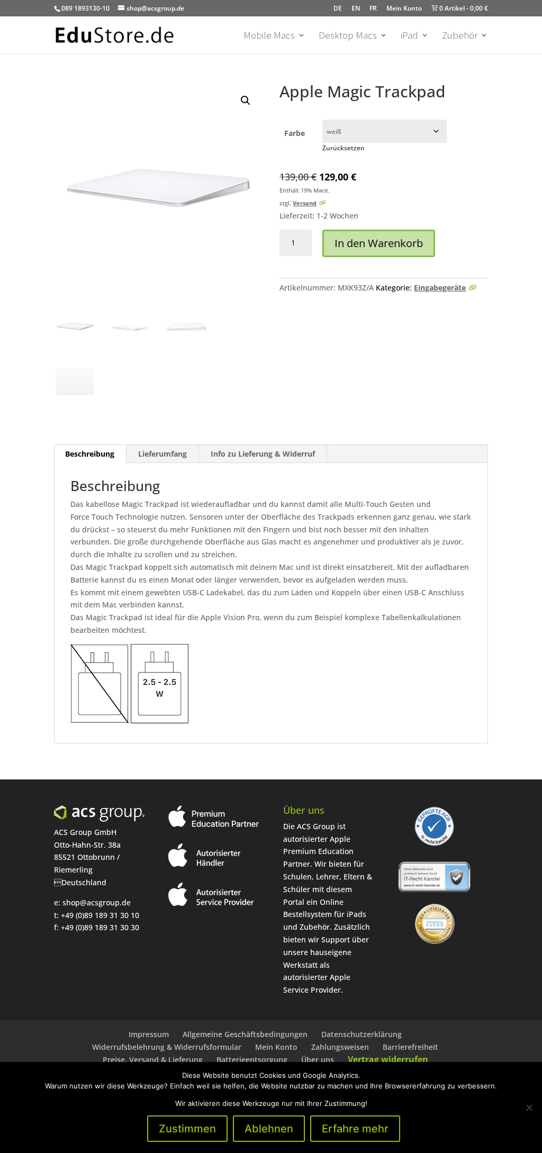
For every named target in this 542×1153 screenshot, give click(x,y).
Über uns (317, 1060)
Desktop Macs (348, 36)
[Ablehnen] (528, 1107)
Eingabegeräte (440, 288)
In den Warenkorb (379, 243)
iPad (409, 36)
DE (337, 8)
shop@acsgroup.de (96, 902)
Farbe (294, 133)
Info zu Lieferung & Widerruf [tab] (263, 454)
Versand (305, 203)
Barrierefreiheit (410, 1047)
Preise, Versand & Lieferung (153, 1060)
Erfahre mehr (355, 1128)
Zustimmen (187, 1128)
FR (373, 8)
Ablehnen (269, 1128)
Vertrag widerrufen (388, 1059)
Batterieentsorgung (251, 1060)
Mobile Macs (269, 36)
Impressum (149, 1034)
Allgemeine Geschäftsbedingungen (245, 1034)
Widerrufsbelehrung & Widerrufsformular (166, 1047)
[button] (245, 100)
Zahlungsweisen (340, 1047)
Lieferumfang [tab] (162, 454)
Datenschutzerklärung (361, 1034)
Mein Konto (404, 8)
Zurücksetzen (343, 148)
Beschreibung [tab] (89, 454)
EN (355, 8)
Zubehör (459, 36)
